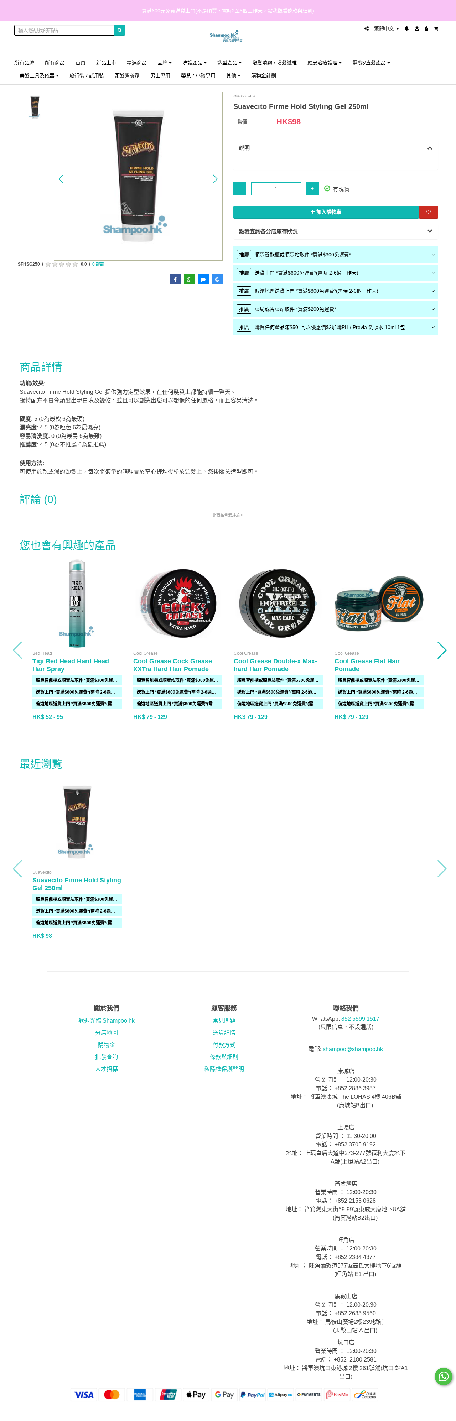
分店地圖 (106, 1033)
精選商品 (137, 62)
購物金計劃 (263, 75)
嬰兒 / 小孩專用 (198, 75)
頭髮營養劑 (127, 75)
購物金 (106, 1045)
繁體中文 (384, 28)
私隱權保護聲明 (224, 1069)
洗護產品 (193, 62)
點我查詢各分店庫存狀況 (268, 231)
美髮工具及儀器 (38, 75)
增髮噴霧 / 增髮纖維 (274, 62)
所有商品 (55, 62)
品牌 (163, 62)
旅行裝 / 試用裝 (86, 75)
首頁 (81, 62)
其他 (232, 75)
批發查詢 (106, 1057)
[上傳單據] (417, 28)
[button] (61, 179)
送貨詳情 (224, 1033)
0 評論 (98, 264)
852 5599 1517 (360, 1019)
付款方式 (224, 1045)
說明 (244, 148)
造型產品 (228, 62)
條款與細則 (224, 1057)
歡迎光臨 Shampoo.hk (106, 1021)
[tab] (335, 254)
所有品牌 (24, 62)
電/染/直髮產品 (369, 62)
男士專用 (160, 75)
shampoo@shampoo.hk (353, 1049)
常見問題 (224, 1021)
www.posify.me (422, 1412)
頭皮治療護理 (323, 62)
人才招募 (106, 1069)
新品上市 (106, 62)
